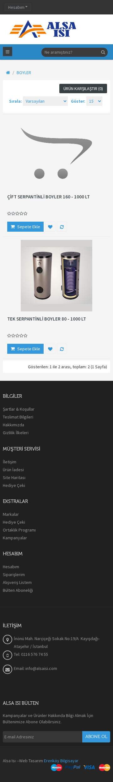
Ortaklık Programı (19, 530)
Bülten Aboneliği (18, 590)
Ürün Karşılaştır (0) (83, 88)
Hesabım (11, 566)
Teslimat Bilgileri (18, 417)
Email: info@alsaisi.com (35, 668)
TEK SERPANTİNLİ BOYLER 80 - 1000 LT (46, 319)
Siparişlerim (14, 574)
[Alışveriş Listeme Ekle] (50, 227)
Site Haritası (14, 477)
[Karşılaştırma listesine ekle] (62, 227)
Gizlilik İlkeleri (16, 432)
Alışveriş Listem (17, 582)
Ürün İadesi (13, 469)
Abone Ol (96, 736)
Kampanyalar (15, 538)
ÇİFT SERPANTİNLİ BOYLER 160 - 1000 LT (48, 197)
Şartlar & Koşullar (19, 409)
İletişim (9, 462)
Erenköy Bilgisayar (61, 760)
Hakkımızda (13, 425)
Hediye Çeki (14, 485)
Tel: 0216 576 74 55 (31, 654)
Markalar (11, 514)
